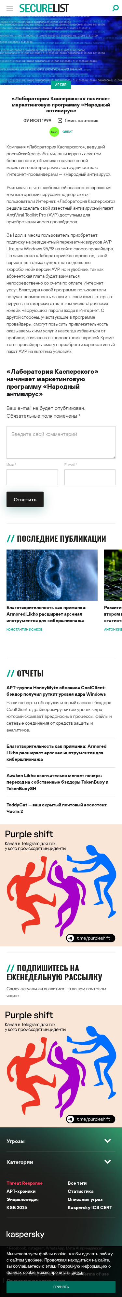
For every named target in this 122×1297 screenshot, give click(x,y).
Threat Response (25, 1183)
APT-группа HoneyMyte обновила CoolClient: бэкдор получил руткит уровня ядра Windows (56, 691)
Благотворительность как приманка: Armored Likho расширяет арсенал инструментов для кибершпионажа (47, 614)
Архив (61, 85)
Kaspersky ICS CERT (90, 1207)
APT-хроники (21, 1191)
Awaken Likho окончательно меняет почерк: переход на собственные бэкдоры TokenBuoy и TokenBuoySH (57, 782)
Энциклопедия (23, 1199)
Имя (11, 464)
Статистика (81, 1191)
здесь (77, 1272)
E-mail (70, 464)
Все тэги (77, 1183)
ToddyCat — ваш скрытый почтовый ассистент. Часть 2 (57, 808)
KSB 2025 (17, 1207)
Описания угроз (85, 1199)
